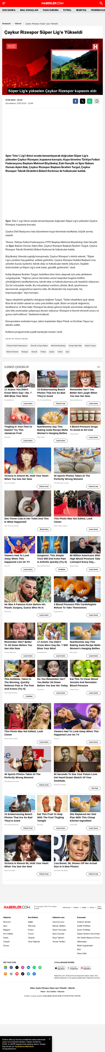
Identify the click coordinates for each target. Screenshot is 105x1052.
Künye (92, 907)
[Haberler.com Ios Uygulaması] (60, 968)
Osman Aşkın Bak (75, 346)
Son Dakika (8, 933)
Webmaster (82, 941)
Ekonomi (7, 922)
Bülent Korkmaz (12, 352)
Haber (42, 991)
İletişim (84, 907)
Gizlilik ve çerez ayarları (33, 996)
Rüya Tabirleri (58, 937)
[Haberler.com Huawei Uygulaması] (86, 968)
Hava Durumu (58, 922)
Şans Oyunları (58, 933)
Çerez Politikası (83, 930)
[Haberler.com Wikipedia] (11, 974)
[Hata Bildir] (47, 996)
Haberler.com (58, 917)
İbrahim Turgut (90, 346)
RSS (79, 949)
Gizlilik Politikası (83, 926)
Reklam (76, 907)
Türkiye (43, 352)
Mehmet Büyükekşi (58, 346)
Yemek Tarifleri (58, 941)
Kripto (5, 937)
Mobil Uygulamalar (85, 945)
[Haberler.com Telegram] (28, 974)
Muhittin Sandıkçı (21, 339)
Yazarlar (31, 937)
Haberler (7, 917)
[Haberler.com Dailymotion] (34, 974)
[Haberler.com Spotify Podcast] (40, 967)
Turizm (31, 933)
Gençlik (34, 352)
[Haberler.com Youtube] (17, 974)
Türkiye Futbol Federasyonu (17, 346)
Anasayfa (6, 23)
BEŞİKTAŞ (81, 10)
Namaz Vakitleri (58, 926)
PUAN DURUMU (51, 10)
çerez (4, 1042)
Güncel (18, 23)
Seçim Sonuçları (59, 930)
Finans (30, 930)
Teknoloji (31, 926)
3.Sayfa (6, 941)
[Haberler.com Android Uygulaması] (73, 968)
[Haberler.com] (17, 907)
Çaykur (51, 352)
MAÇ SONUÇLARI (29, 10)
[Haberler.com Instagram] (23, 967)
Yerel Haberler (34, 941)
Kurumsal (81, 917)
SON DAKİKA (8, 10)
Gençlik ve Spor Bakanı (39, 346)
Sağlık (30, 922)
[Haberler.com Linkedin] (28, 967)
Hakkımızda (66, 907)
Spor (67, 352)
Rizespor (25, 352)
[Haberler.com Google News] (5, 967)
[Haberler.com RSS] (5, 974)
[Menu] (3, 3)
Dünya (6, 945)
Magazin (6, 930)
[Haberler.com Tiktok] (23, 974)
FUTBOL (67, 10)
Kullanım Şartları (84, 922)
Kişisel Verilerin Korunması (88, 933)
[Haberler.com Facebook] (11, 967)
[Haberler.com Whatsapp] (34, 967)
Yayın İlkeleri (99, 907)
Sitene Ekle (82, 953)
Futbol (60, 352)
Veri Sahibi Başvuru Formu (88, 937)
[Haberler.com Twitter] (17, 967)
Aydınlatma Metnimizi (24, 1046)
